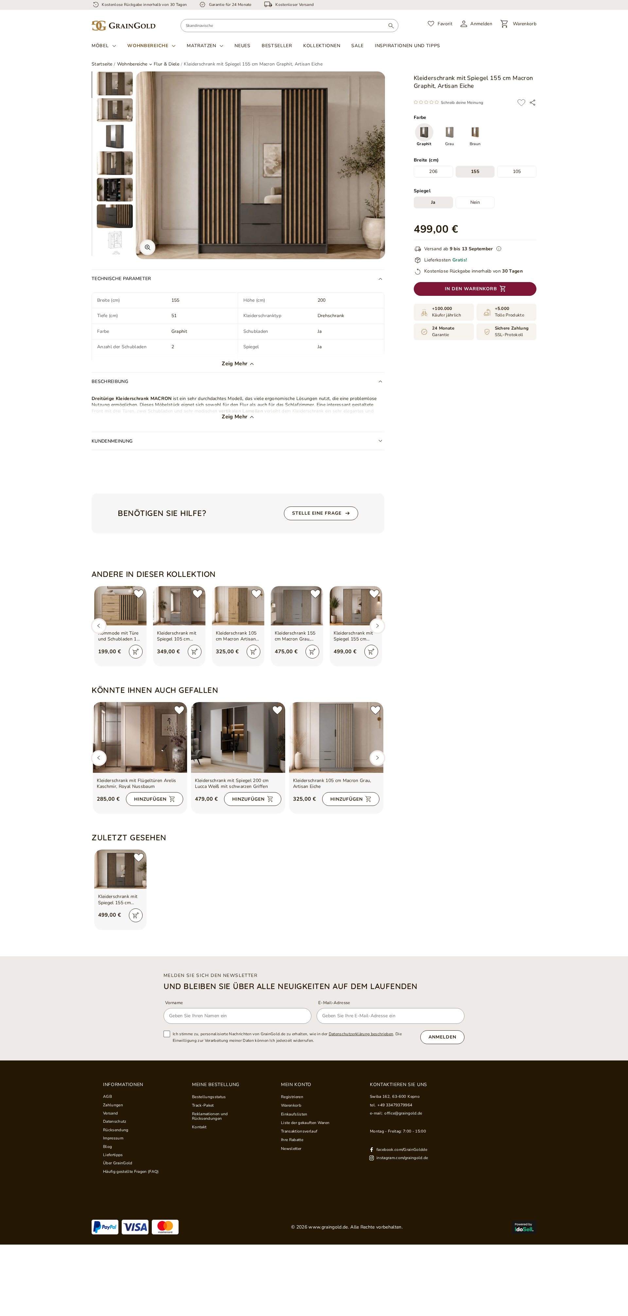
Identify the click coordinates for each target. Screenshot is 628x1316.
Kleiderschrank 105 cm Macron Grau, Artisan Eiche (332, 784)
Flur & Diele (166, 64)
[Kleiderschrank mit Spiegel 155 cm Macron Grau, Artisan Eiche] (356, 605)
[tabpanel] (114, 83)
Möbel (100, 46)
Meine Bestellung (215, 1085)
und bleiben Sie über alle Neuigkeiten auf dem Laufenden (291, 986)
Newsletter (291, 1148)
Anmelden (442, 1037)
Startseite (102, 64)
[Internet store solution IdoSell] (524, 1227)
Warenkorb (291, 1105)
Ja (433, 203)
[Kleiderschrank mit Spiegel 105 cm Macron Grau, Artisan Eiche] (179, 605)
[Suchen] (391, 25)
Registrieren (292, 1097)
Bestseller (277, 46)
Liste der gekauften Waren (305, 1122)
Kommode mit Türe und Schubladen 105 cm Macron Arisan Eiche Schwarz (120, 636)
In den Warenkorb (471, 289)
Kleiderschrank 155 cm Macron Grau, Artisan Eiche (295, 636)
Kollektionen (321, 46)
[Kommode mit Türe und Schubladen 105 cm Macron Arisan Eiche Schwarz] (120, 605)
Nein (475, 203)
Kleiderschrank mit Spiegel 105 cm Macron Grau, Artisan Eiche (177, 636)
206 (433, 171)
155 (475, 171)
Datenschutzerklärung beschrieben (361, 1034)
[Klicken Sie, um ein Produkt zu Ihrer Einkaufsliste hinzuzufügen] (521, 102)
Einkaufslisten (294, 1114)
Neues (243, 46)
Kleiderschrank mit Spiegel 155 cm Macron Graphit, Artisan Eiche (118, 900)
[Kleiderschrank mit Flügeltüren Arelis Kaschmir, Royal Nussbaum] (140, 737)
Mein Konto (296, 1085)
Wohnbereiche (147, 46)
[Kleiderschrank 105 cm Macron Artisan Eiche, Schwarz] (238, 605)
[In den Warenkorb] (136, 651)
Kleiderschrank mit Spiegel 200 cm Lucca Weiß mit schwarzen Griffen (232, 784)
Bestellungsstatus (209, 1097)
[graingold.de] (123, 26)
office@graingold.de (403, 1113)
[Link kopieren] (532, 102)
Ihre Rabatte (292, 1139)
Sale (357, 46)
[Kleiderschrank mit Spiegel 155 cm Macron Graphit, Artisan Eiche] (120, 869)
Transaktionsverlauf (299, 1131)
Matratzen (201, 46)
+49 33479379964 (394, 1105)
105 (517, 171)
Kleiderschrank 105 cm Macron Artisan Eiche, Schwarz (236, 636)
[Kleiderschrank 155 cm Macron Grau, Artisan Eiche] (297, 605)
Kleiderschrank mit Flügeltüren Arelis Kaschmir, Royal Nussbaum (136, 784)
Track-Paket (203, 1105)
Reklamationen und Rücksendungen (210, 1116)
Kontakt (199, 1127)
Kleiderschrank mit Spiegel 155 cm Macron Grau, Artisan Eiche (353, 636)
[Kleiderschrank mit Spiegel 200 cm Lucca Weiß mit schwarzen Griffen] (238, 737)
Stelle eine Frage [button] (316, 513)
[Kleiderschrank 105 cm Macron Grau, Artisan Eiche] (336, 737)
